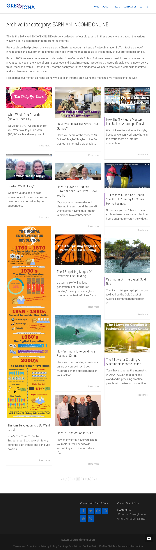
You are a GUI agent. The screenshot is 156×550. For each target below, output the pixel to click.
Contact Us (124, 510)
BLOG (117, 7)
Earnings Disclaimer (70, 546)
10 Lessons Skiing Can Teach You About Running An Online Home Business (125, 199)
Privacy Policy (49, 546)
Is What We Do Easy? (21, 186)
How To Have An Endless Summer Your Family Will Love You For (77, 191)
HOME (96, 7)
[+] (29, 97)
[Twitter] (91, 511)
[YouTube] (83, 518)
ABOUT (106, 7)
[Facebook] (83, 511)
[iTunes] (91, 518)
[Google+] (98, 511)
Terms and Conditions (26, 546)
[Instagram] (105, 511)
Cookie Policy (90, 546)
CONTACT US (130, 7)
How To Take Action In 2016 (75, 433)
